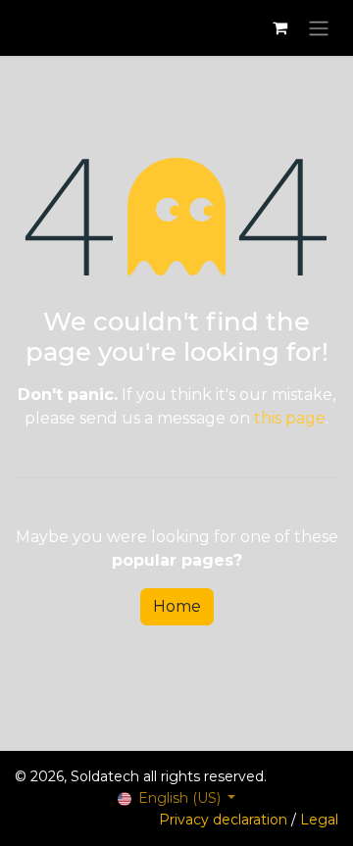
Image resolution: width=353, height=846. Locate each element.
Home (177, 606)
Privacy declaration (223, 819)
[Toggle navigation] (318, 28)
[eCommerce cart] (279, 27)
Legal (319, 819)
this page (290, 418)
